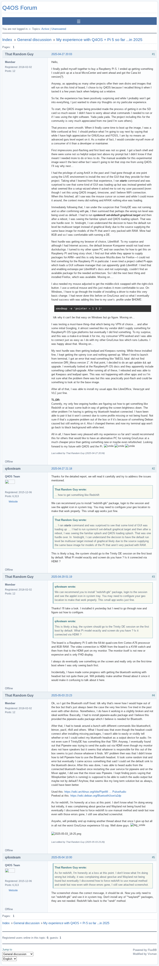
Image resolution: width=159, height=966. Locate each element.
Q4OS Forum (19, 8)
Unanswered (58, 28)
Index (7, 39)
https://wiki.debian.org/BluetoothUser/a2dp (95, 795)
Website (13, 501)
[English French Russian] (9, 958)
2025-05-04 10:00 (61, 857)
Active (45, 28)
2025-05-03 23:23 (61, 695)
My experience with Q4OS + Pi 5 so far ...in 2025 (99, 39)
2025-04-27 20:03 (61, 54)
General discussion (34, 39)
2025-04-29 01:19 (61, 576)
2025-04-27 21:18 (61, 468)
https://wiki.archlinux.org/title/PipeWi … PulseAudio (95, 791)
